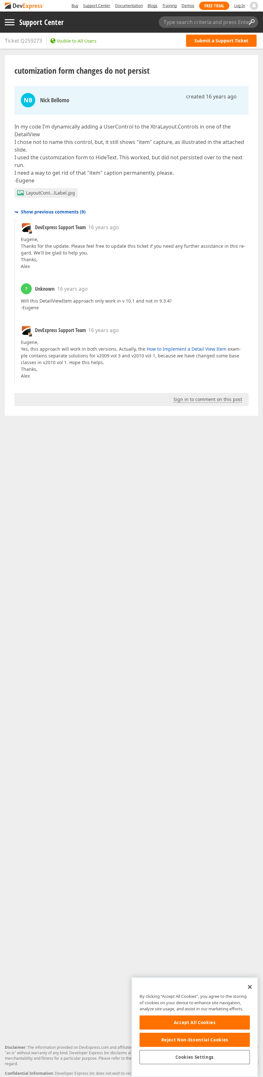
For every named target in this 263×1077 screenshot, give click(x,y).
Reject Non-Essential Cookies (194, 1040)
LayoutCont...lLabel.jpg (50, 193)
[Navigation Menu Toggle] (9, 22)
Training (169, 5)
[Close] (250, 987)
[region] (195, 1027)
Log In (239, 5)
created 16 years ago (211, 96)
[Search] (251, 22)
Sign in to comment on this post (208, 399)
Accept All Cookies (195, 1022)
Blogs (152, 5)
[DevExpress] (24, 6)
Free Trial (214, 6)
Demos (188, 5)
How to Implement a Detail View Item (186, 349)
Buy (75, 5)
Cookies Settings (194, 1057)
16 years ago (103, 227)
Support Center (96, 5)
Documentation (129, 5)
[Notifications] (254, 6)
